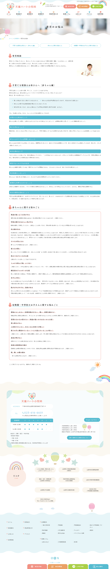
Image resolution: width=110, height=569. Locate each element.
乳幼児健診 (45, 530)
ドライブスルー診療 (79, 533)
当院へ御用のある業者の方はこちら (78, 437)
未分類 (75, 542)
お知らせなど (45, 542)
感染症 (91, 530)
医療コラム (66, 14)
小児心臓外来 (61, 530)
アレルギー (77, 530)
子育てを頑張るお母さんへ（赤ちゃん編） (24, 45)
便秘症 (43, 533)
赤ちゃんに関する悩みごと (55, 45)
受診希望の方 (53, 14)
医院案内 (30, 14)
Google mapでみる (91, 419)
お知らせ (78, 14)
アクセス (89, 14)
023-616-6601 (33, 412)
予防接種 (60, 525)
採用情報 (100, 14)
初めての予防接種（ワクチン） (96, 526)
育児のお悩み (61, 533)
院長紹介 (19, 14)
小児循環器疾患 (62, 542)
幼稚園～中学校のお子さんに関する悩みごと (86, 45)
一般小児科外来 (46, 525)
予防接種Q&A (77, 525)
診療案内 (41, 14)
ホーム (9, 14)
